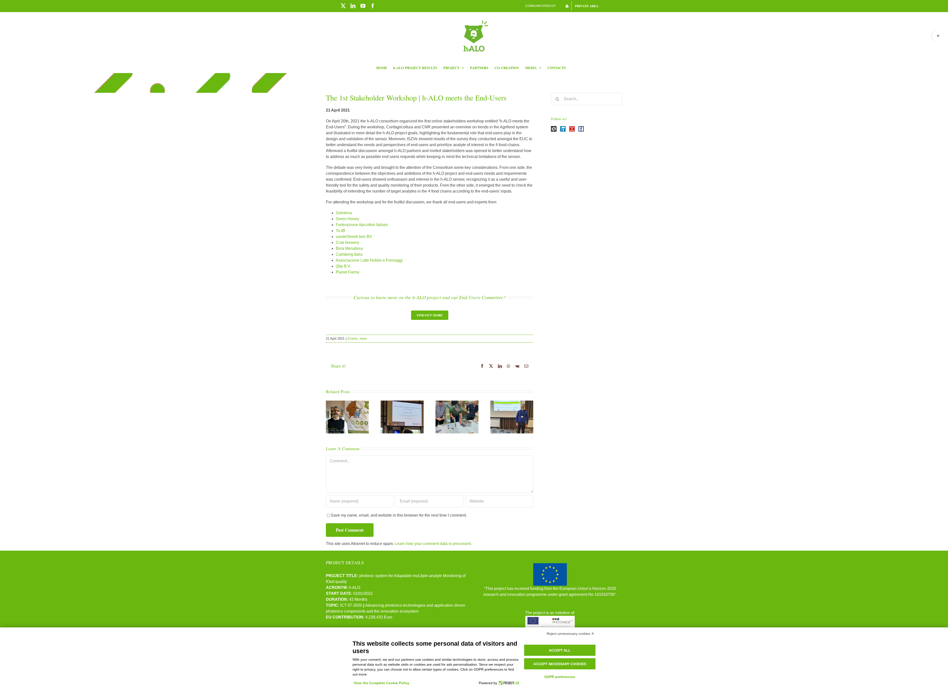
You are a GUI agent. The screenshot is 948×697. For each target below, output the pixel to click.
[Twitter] (553, 129)
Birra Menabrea (349, 248)
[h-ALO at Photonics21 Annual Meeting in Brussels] (511, 417)
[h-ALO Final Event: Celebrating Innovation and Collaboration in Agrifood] (456, 417)
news (363, 338)
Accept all (560, 650)
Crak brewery (347, 242)
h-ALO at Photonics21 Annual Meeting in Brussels (511, 403)
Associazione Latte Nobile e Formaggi (369, 260)
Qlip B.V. (343, 266)
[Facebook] (581, 129)
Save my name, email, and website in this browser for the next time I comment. (399, 515)
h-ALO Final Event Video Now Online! (347, 406)
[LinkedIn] (563, 129)
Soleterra (344, 213)
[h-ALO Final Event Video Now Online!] (347, 417)
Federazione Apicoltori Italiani (362, 225)
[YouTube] (572, 129)
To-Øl (340, 231)
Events (353, 338)
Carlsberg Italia (349, 254)
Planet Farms (347, 272)
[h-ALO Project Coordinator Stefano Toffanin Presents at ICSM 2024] (402, 417)
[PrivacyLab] (508, 682)
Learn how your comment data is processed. (433, 544)
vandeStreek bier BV (354, 236)
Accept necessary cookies (559, 664)
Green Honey (347, 219)
